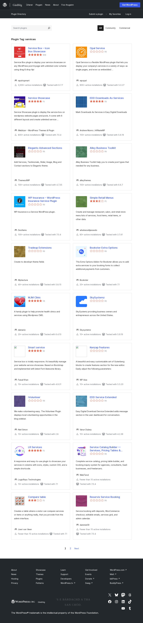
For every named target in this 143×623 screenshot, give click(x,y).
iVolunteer (34, 397)
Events (88, 574)
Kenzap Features (100, 347)
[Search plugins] (49, 28)
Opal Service (97, 48)
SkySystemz (97, 297)
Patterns (40, 583)
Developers (66, 579)
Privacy (14, 583)
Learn (63, 570)
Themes (39, 574)
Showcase (41, 570)
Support (64, 574)
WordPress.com (118, 570)
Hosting (14, 579)
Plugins (39, 579)
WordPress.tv (68, 583)
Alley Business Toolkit (103, 147)
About (14, 570)
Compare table (37, 496)
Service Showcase (39, 98)
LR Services (35, 447)
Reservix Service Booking (105, 496)
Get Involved (91, 570)
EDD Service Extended (103, 397)
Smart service (36, 347)
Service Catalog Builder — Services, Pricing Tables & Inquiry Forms (105, 449)
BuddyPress (116, 583)
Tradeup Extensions (40, 247)
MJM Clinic (34, 297)
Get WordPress (130, 5)
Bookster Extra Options (104, 247)
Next (76, 548)
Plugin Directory (18, 14)
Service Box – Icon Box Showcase (39, 50)
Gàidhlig (41, 602)
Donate (89, 579)
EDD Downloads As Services (107, 98)
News (13, 574)
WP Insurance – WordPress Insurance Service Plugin (44, 199)
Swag (89, 583)
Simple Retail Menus (102, 197)
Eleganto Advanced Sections (45, 147)
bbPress (115, 579)
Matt (113, 574)
